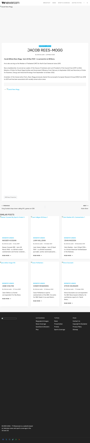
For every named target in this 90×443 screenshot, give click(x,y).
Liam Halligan (39, 240)
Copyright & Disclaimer (80, 324)
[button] (46, 141)
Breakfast (46, 3)
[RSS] (19, 439)
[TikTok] (12, 439)
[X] (6, 439)
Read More (6, 255)
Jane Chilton (8, 286)
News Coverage (41, 324)
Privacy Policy (77, 327)
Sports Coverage (64, 3)
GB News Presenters (10, 197)
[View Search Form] (87, 3)
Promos (56, 327)
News (54, 3)
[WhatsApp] (16, 439)
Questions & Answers (42, 327)
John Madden (70, 240)
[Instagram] (9, 439)
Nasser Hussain (9, 240)
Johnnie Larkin (41, 54)
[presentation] (14, 225)
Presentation (58, 324)
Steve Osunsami (71, 286)
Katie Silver (84, 207)
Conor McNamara (41, 286)
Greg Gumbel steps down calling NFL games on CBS (18, 207)
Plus (37, 329)
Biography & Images (45, 46)
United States (77, 3)
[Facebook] (3, 439)
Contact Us (76, 321)
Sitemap (75, 329)
